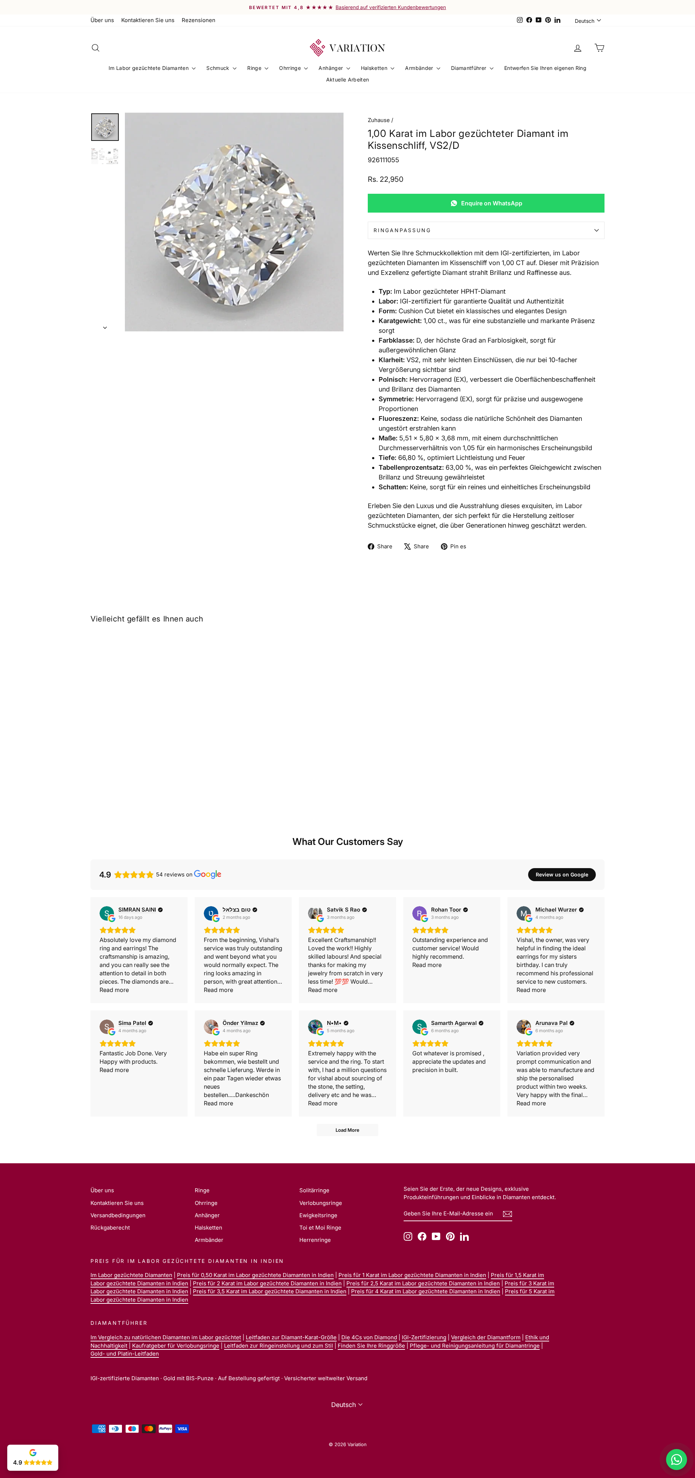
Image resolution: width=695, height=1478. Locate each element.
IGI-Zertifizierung (424, 1337)
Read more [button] (114, 989)
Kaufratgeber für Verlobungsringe (175, 1345)
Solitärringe (314, 1190)
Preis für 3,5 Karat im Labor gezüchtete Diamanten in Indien (269, 1291)
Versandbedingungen (118, 1215)
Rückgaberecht (110, 1227)
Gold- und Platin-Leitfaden (124, 1353)
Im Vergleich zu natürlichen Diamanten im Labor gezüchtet (165, 1337)
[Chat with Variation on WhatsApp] (676, 1459)
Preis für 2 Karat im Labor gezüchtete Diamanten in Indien (267, 1283)
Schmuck (218, 68)
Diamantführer (469, 68)
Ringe (255, 68)
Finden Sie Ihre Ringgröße (371, 1345)
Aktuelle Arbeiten (347, 79)
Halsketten (375, 68)
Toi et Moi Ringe (320, 1227)
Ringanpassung (402, 230)
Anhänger (331, 68)
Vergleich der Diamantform (486, 1337)
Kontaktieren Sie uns (147, 20)
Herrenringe (315, 1239)
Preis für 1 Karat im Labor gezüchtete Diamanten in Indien (412, 1275)
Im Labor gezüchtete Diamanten (149, 68)
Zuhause (379, 120)
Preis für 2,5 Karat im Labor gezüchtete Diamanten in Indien (423, 1283)
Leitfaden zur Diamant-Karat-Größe (291, 1337)
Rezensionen (198, 20)
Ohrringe (290, 68)
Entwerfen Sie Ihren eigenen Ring (545, 68)
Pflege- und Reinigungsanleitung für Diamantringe (475, 1345)
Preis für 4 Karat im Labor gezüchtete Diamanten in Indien (425, 1291)
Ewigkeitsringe (318, 1215)
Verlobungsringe (320, 1202)
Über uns (102, 20)
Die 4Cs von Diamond (369, 1337)
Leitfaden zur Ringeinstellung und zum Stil (278, 1345)
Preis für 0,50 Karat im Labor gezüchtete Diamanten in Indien (255, 1275)
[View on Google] (107, 913)
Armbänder (420, 68)
